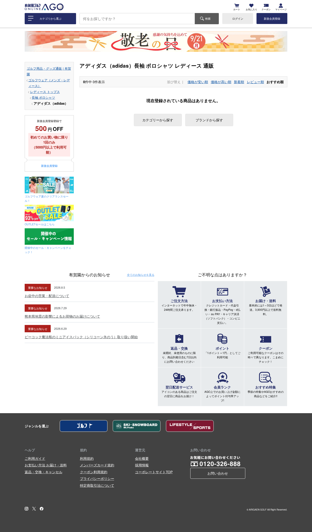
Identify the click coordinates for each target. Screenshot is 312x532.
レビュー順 (255, 81)
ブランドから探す (209, 119)
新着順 (239, 81)
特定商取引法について (97, 485)
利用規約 (87, 458)
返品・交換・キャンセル (43, 471)
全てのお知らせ (140, 275)
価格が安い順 (198, 81)
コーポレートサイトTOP (154, 471)
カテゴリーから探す (157, 119)
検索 (208, 18)
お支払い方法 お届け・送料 (46, 465)
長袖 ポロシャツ (43, 97)
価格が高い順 (221, 81)
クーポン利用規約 (93, 471)
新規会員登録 (272, 18)
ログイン (237, 18)
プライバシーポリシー (97, 478)
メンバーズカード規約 (97, 465)
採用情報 (142, 465)
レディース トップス (45, 92)
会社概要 (142, 458)
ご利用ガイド (35, 458)
